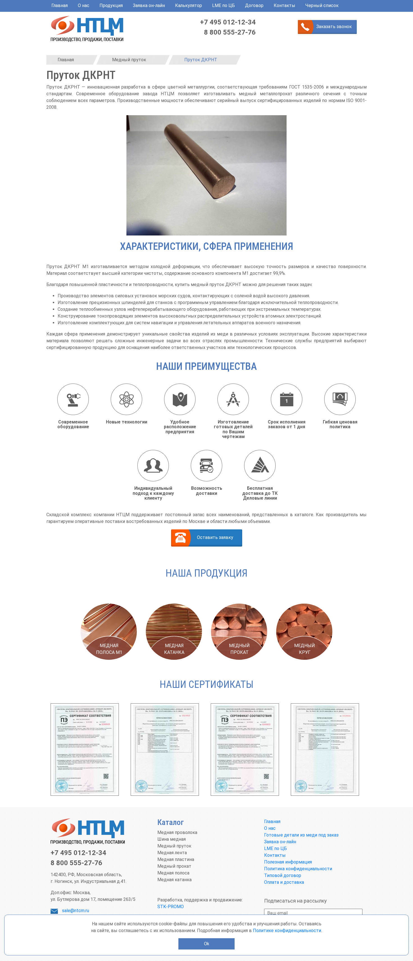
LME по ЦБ (223, 5)
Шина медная (171, 839)
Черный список (322, 5)
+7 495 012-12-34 (228, 22)
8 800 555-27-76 (230, 32)
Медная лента (172, 852)
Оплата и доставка (284, 882)
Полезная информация (288, 862)
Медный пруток (174, 846)
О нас (83, 5)
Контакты (284, 5)
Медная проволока (177, 832)
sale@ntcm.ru (75, 910)
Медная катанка (174, 879)
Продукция (111, 5)
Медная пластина (175, 859)
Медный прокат (174, 866)
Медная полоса (173, 873)
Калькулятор (188, 5)
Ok (206, 943)
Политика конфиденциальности (298, 868)
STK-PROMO (170, 906)
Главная (59, 5)
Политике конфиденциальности (287, 930)
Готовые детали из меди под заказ (301, 835)
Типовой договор (282, 875)
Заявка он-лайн (149, 5)
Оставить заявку (215, 537)
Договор (254, 5)
